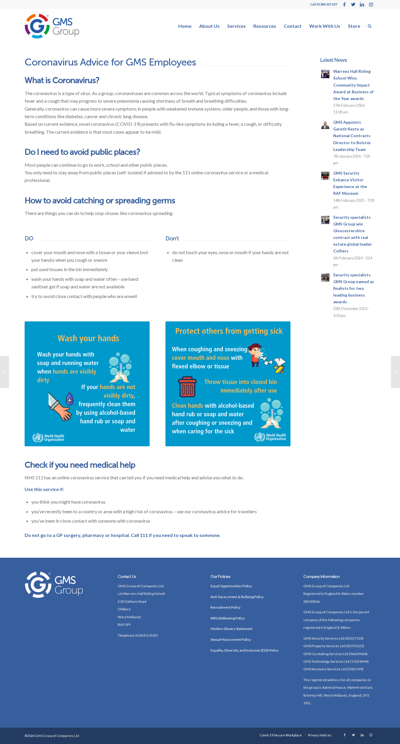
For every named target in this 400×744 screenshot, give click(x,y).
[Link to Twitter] (353, 4)
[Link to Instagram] (371, 4)
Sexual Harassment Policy (231, 639)
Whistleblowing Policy (228, 618)
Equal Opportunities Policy (231, 586)
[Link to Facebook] (344, 4)
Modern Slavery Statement (231, 628)
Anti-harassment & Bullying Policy (237, 597)
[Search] (369, 26)
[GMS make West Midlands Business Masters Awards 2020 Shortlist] (4, 372)
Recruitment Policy (225, 607)
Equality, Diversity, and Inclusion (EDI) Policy (244, 650)
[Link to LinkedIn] (362, 4)
